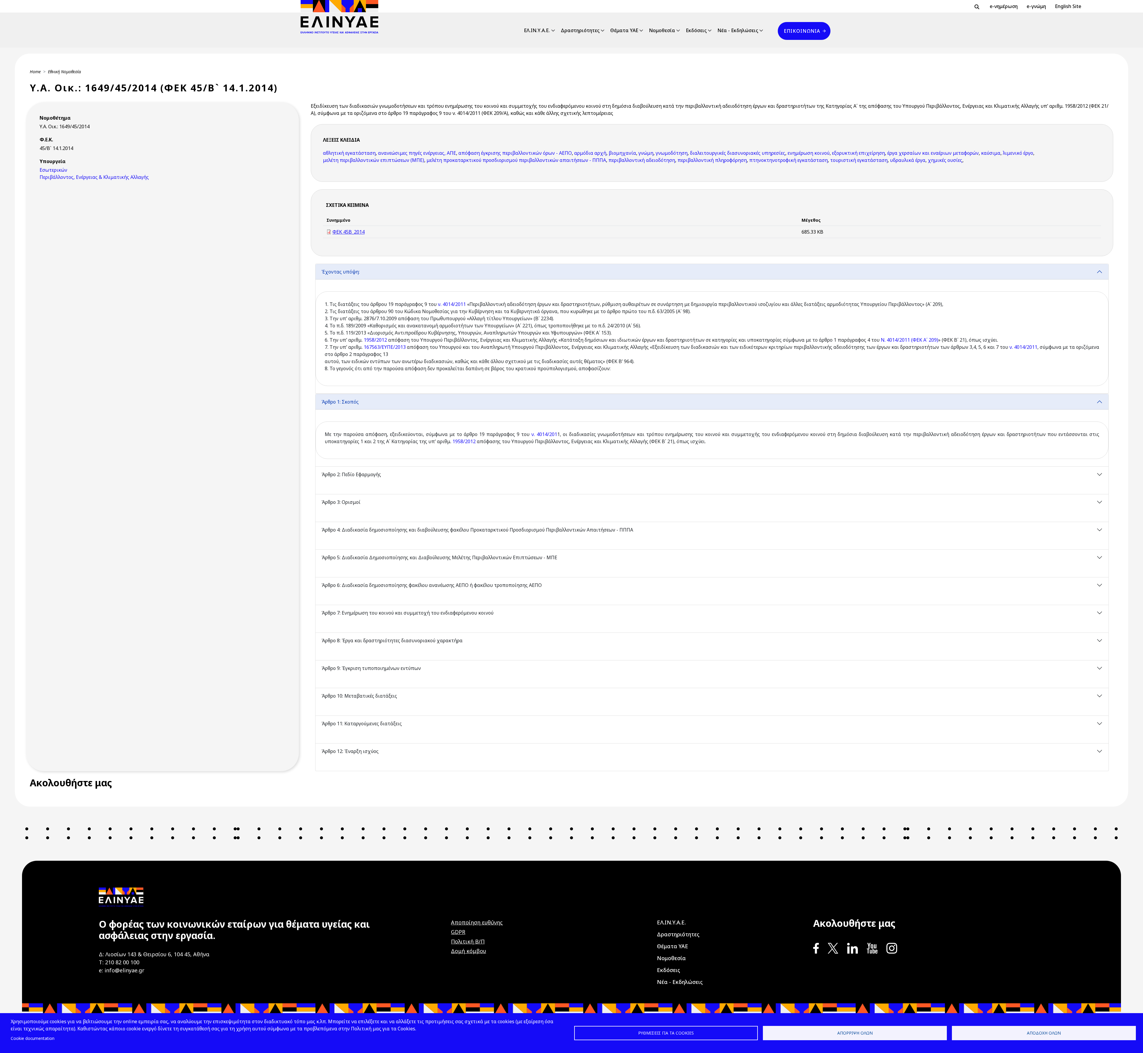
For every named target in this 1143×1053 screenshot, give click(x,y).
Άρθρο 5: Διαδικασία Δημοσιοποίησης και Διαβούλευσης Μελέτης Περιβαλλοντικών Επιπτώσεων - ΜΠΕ (439, 557)
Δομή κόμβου (468, 950)
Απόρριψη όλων (855, 1033)
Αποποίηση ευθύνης (477, 922)
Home (35, 71)
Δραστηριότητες (580, 30)
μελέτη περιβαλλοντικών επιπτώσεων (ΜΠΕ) (373, 160)
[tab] (712, 329)
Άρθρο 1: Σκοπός (340, 402)
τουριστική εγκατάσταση (859, 160)
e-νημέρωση (1004, 6)
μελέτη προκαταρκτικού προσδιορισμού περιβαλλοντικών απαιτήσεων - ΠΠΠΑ (516, 160)
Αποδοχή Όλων (1044, 1033)
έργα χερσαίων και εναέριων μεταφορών (933, 153)
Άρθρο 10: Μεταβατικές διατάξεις (359, 696)
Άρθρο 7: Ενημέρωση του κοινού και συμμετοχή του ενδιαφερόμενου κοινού (407, 613)
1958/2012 (375, 340)
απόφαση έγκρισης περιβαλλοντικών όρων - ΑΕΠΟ (515, 153)
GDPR (458, 931)
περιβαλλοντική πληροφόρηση (712, 160)
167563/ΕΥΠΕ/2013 (385, 347)
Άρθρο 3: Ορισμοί (340, 502)
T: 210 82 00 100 (119, 962)
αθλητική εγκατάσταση (349, 153)
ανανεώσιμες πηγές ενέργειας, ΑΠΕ (417, 153)
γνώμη (645, 153)
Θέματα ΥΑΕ (624, 30)
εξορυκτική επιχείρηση (858, 153)
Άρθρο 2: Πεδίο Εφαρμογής (351, 474)
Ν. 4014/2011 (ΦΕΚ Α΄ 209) (909, 340)
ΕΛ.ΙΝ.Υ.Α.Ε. (537, 30)
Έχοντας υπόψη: (340, 271)
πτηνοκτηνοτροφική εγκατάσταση (788, 160)
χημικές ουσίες (945, 160)
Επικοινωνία (802, 31)
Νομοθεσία (662, 30)
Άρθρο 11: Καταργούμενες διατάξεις (361, 723)
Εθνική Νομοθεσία (64, 71)
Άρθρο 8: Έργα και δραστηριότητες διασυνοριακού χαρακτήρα (392, 640)
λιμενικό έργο (1018, 153)
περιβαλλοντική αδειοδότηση (641, 160)
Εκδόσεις (696, 30)
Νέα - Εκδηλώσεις (737, 30)
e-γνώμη (1036, 6)
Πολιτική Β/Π (468, 941)
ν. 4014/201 (544, 434)
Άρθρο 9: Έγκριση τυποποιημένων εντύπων (371, 668)
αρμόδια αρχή (590, 153)
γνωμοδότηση (672, 153)
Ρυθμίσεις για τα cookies (666, 1033)
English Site (1068, 6)
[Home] (342, 16)
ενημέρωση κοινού (809, 153)
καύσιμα (990, 153)
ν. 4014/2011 (452, 304)
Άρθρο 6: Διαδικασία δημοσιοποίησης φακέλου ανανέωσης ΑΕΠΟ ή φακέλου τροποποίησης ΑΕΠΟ (431, 585)
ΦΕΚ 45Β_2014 (348, 232)
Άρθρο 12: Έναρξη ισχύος (350, 751)
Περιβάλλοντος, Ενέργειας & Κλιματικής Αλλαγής (94, 177)
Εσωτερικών (53, 170)
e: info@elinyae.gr (121, 970)
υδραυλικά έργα (907, 160)
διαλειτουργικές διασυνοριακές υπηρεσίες (737, 153)
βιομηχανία (622, 153)
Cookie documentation (32, 1038)
